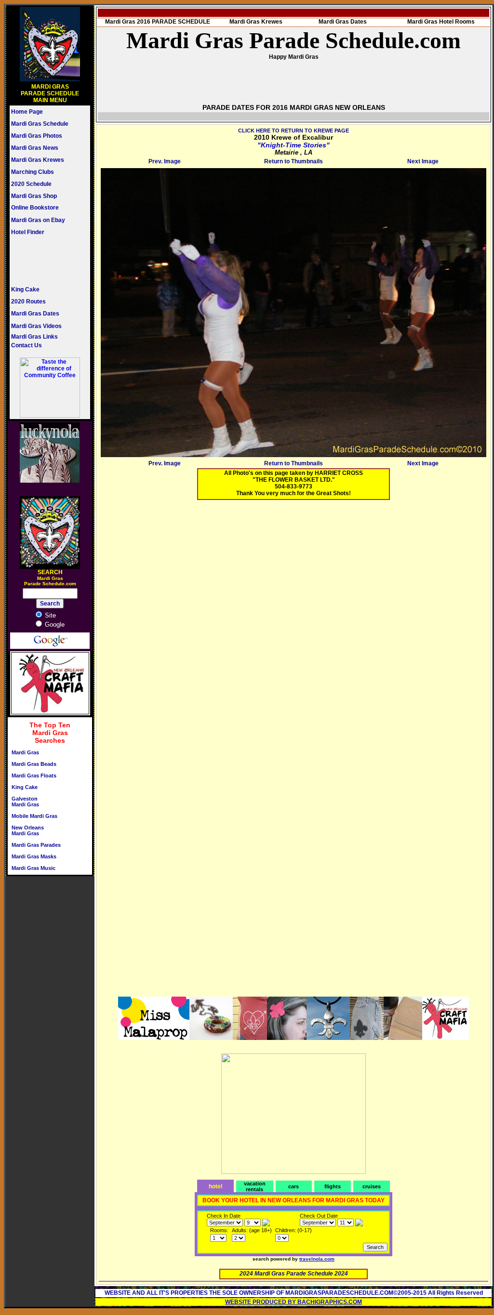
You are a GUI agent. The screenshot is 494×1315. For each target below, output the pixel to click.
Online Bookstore (35, 207)
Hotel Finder (27, 232)
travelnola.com (316, 1259)
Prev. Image (164, 161)
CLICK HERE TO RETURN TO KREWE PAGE (293, 130)
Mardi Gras (25, 752)
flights (332, 1186)
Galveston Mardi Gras (25, 801)
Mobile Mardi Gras (34, 816)
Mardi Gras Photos (36, 135)
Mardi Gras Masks (34, 856)
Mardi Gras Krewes (37, 160)
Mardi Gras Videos (36, 326)
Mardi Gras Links (34, 336)
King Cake (25, 289)
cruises (371, 1186)
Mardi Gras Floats (34, 775)
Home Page (27, 111)
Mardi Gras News (34, 148)
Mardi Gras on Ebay (38, 220)
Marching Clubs (32, 172)
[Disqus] (293, 627)
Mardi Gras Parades (36, 845)
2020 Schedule (31, 184)
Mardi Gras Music (33, 868)
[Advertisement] (40, 260)
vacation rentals (255, 1186)
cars (293, 1186)
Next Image (423, 161)
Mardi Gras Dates (35, 313)
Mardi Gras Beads (34, 764)
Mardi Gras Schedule (39, 123)
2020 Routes (28, 301)
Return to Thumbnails (293, 161)
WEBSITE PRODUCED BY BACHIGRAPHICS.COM (293, 1302)
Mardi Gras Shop (34, 196)
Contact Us (26, 345)
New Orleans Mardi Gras (28, 830)
